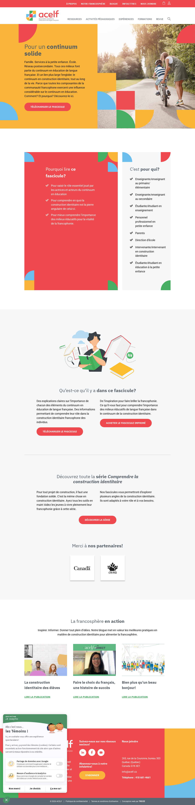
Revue (159, 19)
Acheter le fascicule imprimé (126, 422)
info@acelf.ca (129, 771)
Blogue (114, 3)
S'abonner (92, 775)
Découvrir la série (97, 519)
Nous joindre (148, 3)
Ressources (74, 19)
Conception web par (133, 801)
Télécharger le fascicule (47, 106)
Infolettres (129, 3)
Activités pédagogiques (100, 19)
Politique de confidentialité (77, 801)
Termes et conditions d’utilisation (104, 801)
